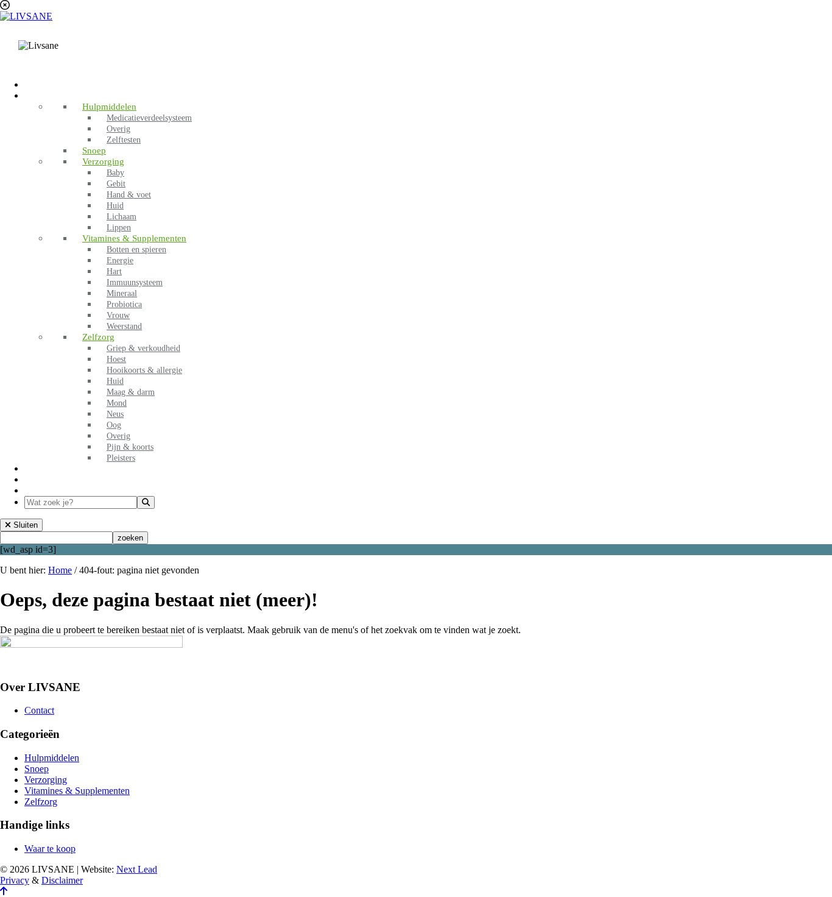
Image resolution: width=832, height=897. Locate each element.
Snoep (36, 769)
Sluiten (24, 525)
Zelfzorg (40, 801)
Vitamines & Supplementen (77, 790)
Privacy (14, 880)
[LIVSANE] (26, 16)
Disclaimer (62, 880)
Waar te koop (50, 848)
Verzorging (45, 780)
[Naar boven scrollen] (3, 891)
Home (60, 570)
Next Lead (136, 869)
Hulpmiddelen (51, 758)
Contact (39, 710)
